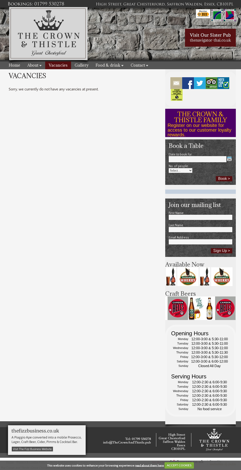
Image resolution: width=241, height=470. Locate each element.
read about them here (149, 465)
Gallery (81, 65)
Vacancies (58, 65)
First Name (176, 213)
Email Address (179, 237)
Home (14, 65)
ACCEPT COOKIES (179, 465)
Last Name (176, 225)
